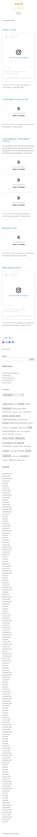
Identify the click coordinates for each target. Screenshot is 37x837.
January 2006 (6, 807)
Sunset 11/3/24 (9, 29)
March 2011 (5, 668)
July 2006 (4, 793)
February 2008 (6, 748)
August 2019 (6, 554)
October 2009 (6, 701)
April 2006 (5, 800)
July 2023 (4, 500)
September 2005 (7, 817)
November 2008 (7, 727)
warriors (5, 460)
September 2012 (7, 649)
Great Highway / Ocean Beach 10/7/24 (16, 139)
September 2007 (7, 760)
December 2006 (6, 781)
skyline (20, 446)
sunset (9, 87)
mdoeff (18, 3)
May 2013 (5, 639)
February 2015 (6, 616)
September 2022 (7, 511)
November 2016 (7, 589)
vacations (24, 455)
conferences (27, 412)
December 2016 (6, 587)
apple (21, 403)
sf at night (8, 438)
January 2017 (6, 585)
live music (5, 427)
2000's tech (7, 403)
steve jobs (27, 446)
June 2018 (5, 578)
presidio (4, 434)
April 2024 (5, 485)
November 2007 (7, 755)
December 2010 (6, 672)
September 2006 (7, 788)
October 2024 (6, 476)
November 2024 (7, 474)
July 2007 (4, 765)
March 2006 (5, 802)
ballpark (27, 404)
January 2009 (6, 722)
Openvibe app (6, 375)
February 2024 (6, 490)
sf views (15, 446)
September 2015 (7, 601)
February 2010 (6, 691)
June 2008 (5, 739)
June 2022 (5, 518)
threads (12, 255)
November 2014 (7, 620)
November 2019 (7, 549)
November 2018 (7, 573)
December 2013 (6, 632)
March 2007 (5, 774)
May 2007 (5, 769)
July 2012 (4, 651)
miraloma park (22, 427)
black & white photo (19, 408)
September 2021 (7, 530)
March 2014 (5, 625)
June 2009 (5, 710)
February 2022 (6, 526)
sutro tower (13, 451)
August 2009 (6, 705)
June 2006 (5, 795)
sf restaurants (7, 446)
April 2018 (5, 580)
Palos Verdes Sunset (11, 267)
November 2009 (7, 698)
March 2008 (5, 746)
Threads (7, 349)
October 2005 (6, 814)
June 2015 (5, 606)
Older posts (7, 337)
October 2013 (6, 637)
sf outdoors (8, 442)
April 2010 (5, 687)
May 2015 (5, 608)
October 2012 (6, 646)
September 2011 (7, 660)
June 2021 (5, 535)
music (18, 431)
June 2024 (5, 483)
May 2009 (5, 713)
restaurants (10, 434)
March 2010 (5, 689)
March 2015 (5, 613)
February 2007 (6, 776)
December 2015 (6, 597)
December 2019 (6, 547)
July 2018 (4, 575)
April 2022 (5, 521)
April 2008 (5, 743)
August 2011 (6, 663)
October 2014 (6, 623)
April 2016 (5, 592)
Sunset (26, 85)
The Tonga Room (7, 380)
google (5, 422)
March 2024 (5, 488)
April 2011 (5, 665)
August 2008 (6, 734)
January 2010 (6, 694)
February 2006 (6, 805)
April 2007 (5, 772)
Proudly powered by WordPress (11, 833)
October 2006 (6, 786)
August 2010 (6, 679)
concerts (20, 411)
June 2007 (5, 767)
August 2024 (6, 481)
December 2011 (6, 653)
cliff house (14, 411)
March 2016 (5, 594)
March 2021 (5, 540)
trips (28, 450)
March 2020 (5, 542)
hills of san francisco (18, 422)
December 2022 (6, 507)
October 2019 (6, 552)
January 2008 (6, 750)
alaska (15, 404)
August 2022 (6, 514)
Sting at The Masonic (8, 378)
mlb (29, 427)
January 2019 (6, 568)
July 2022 (4, 516)
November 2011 (7, 656)
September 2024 (7, 478)
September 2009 (7, 703)
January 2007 (6, 779)
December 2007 (6, 753)
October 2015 (6, 599)
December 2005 (6, 810)
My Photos (20, 85)
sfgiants (20, 438)
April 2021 (5, 537)
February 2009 (6, 720)
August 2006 (6, 791)
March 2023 (5, 502)
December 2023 (6, 495)
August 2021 (6, 533)
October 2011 (6, 658)
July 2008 (4, 736)
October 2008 (6, 729)
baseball (7, 408)
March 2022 (5, 523)
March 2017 (5, 582)
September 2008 (7, 731)
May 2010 (5, 684)
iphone (30, 423)
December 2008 (6, 724)
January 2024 (6, 492)
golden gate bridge (9, 419)
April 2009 (5, 715)
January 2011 (6, 670)
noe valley (27, 431)
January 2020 (6, 545)
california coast (6, 412)
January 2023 (6, 504)
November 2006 (7, 784)
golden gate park (22, 419)
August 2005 (6, 819)
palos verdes (9, 325)
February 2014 (6, 627)
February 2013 (6, 642)
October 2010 (6, 677)
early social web (11, 415)
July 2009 (4, 708)
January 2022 (6, 528)
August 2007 (6, 762)
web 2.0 (12, 460)
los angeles (13, 427)
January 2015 (6, 618)
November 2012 (7, 644)
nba (22, 431)
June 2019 (5, 559)
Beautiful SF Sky (9, 228)
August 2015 (6, 604)
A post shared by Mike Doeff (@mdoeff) (18, 78)
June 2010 (5, 682)
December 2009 (6, 696)
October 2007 (6, 758)
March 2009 (5, 717)
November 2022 (7, 509)
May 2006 (5, 798)
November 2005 (7, 812)
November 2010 (7, 675)
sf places (19, 442)
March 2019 (5, 563)
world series (20, 460)
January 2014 (6, 630)
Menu (18, 13)
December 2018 (6, 571)
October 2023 (6, 497)
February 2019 (6, 566)
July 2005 (4, 821)
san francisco (18, 434)
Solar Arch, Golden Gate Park (10, 373)
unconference (15, 456)
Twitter (7, 455)
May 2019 (5, 561)
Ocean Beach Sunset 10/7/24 (15, 99)
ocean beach (10, 216)
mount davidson (9, 431)
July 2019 (4, 556)
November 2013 (7, 634)
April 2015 (5, 611)
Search (4, 356)
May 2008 (5, 741)
